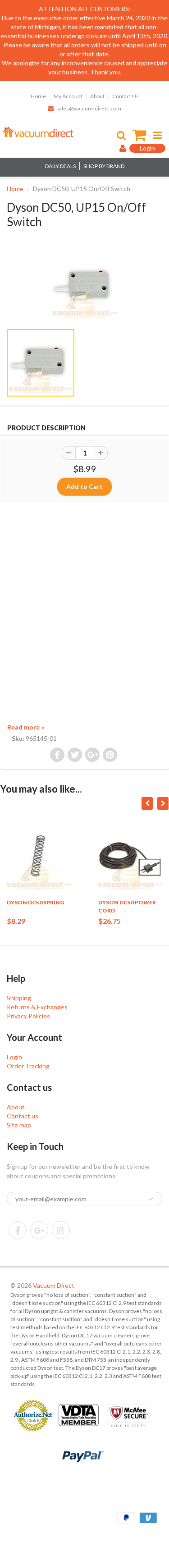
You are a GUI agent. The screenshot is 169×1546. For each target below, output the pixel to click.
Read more (25, 727)
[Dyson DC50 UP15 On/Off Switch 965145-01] (84, 286)
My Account (68, 96)
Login (14, 1057)
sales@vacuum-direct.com (88, 108)
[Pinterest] (39, 1230)
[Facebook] (18, 1230)
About (97, 96)
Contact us (22, 1116)
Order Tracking (28, 1066)
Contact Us (125, 96)
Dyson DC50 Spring (35, 902)
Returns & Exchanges (37, 1007)
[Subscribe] (151, 1199)
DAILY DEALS (60, 166)
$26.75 (109, 921)
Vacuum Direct (53, 1285)
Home (38, 96)
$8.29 (16, 921)
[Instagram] (61, 1230)
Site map (19, 1125)
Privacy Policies (28, 1016)
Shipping (19, 998)
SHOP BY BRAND (103, 166)
